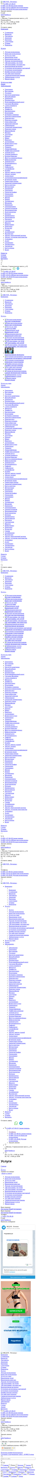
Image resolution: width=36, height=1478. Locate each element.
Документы (9, 36)
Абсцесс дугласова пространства (16, 237)
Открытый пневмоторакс (13, 127)
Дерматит (8, 147)
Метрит (7, 197)
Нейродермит (9, 224)
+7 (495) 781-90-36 (7, 1216)
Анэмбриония (9, 232)
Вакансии (8, 34)
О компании (9, 32)
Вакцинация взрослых (12, 59)
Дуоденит (8, 93)
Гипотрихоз (9, 190)
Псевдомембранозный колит (14, 102)
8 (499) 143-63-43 (14, 7)
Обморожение (9, 125)
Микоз (7, 138)
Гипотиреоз (9, 89)
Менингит (8, 107)
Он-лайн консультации (12, 73)
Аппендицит (9, 176)
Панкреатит (9, 98)
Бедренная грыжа (11, 179)
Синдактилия (9, 221)
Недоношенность (11, 163)
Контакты (4, 258)
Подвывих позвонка (12, 114)
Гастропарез (9, 242)
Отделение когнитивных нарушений (17, 68)
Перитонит (8, 226)
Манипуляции (9, 79)
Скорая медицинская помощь (15, 75)
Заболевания (6, 86)
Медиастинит (9, 187)
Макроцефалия (10, 131)
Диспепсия (8, 246)
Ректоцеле (8, 219)
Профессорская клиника (13, 72)
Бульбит (7, 170)
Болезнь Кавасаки (11, 156)
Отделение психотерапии (13, 70)
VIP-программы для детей (14, 63)
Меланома (8, 203)
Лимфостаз (8, 109)
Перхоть (7, 136)
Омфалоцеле (9, 167)
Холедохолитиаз (10, 212)
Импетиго (8, 140)
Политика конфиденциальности (12, 1452)
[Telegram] (17, 269)
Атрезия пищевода (11, 154)
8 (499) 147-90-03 (9, 4)
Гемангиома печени (11, 181)
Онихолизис (9, 194)
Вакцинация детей (11, 57)
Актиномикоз (9, 142)
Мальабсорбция (10, 96)
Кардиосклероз (10, 111)
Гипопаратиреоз (10, 206)
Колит (7, 250)
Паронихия (8, 205)
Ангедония (8, 134)
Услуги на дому (10, 55)
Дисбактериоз (9, 244)
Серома (7, 230)
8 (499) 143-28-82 (14, 9)
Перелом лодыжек (11, 120)
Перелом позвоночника (13, 116)
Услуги (3, 48)
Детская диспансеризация (13, 61)
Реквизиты (8, 45)
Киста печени (9, 248)
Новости (4, 253)
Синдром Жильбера (11, 104)
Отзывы (7, 43)
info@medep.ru (6, 15)
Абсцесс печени (10, 174)
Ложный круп (9, 161)
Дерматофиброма (11, 149)
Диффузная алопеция (12, 151)
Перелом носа (9, 118)
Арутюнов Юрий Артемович (11, 1209)
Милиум (8, 223)
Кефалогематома (10, 160)
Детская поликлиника (12, 52)
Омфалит (8, 165)
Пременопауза (9, 215)
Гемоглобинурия (10, 122)
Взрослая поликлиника (13, 54)
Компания (4, 29)
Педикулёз (8, 228)
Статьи (3, 255)
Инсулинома (9, 91)
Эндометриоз (9, 201)
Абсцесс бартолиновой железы (15, 235)
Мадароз (8, 132)
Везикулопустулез (11, 143)
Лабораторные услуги (12, 77)
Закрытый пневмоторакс (13, 183)
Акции (3, 84)
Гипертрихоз (9, 145)
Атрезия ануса (9, 152)
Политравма (9, 113)
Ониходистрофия (11, 192)
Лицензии (8, 38)
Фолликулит (9, 233)
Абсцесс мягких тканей (13, 172)
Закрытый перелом (11, 123)
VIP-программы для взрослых (15, 64)
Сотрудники (9, 41)
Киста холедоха (10, 185)
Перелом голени (10, 129)
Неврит (7, 199)
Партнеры (8, 40)
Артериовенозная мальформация (16, 178)
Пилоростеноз (9, 100)
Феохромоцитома (11, 210)
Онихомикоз (9, 196)
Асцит (7, 241)
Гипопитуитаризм (11, 208)
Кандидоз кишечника (12, 95)
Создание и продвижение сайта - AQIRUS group (17, 1454)
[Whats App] (14, 269)
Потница (8, 214)
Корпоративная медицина (13, 66)
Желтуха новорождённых (13, 158)
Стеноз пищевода (11, 105)
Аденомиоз (8, 239)
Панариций (9, 188)
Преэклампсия (10, 217)
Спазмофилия (9, 169)
